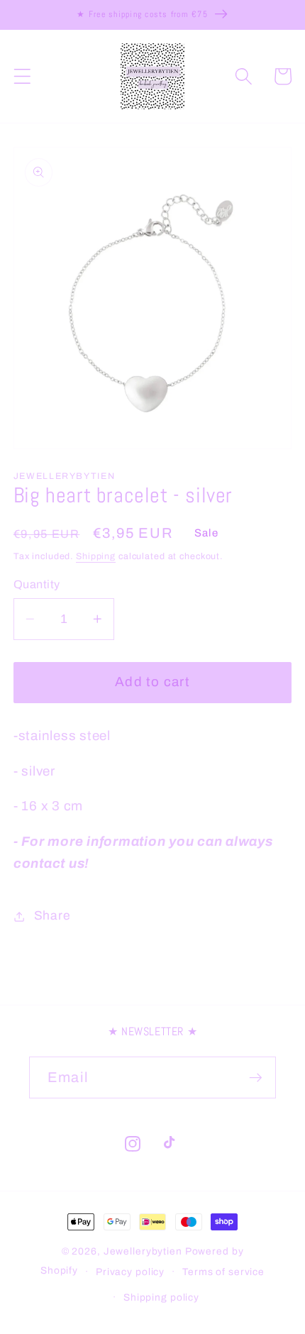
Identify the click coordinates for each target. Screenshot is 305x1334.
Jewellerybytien (143, 1251)
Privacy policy (130, 1272)
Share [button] (52, 915)
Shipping (96, 556)
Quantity (36, 584)
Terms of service (223, 1272)
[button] (22, 76)
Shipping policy (161, 1297)
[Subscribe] (255, 1077)
